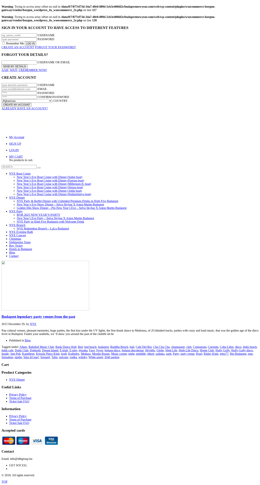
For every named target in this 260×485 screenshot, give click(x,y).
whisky (82, 357)
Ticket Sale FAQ (19, 401)
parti (168, 353)
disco (238, 346)
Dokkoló (35, 350)
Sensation (7, 357)
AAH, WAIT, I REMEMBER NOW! (24, 70)
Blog (28, 340)
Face (92, 350)
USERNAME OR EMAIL (53, 62)
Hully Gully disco (242, 350)
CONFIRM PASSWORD (53, 97)
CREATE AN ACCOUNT (18, 47)
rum (250, 353)
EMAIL (42, 89)
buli (132, 346)
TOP (4, 481)
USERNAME (46, 35)
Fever (99, 350)
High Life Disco (188, 350)
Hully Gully (222, 350)
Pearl (199, 353)
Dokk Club (21, 350)
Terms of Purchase (20, 398)
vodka (73, 357)
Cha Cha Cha (161, 346)
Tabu (54, 357)
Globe (160, 350)
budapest (103, 346)
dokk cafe (7, 350)
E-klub (64, 350)
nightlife (141, 353)
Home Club (207, 350)
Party (176, 353)
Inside (5, 353)
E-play (73, 350)
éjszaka (83, 350)
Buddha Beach (119, 346)
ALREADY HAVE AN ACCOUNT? (25, 108)
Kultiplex (73, 353)
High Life (171, 350)
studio (18, 357)
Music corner (119, 353)
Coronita (213, 346)
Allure (23, 346)
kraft (64, 353)
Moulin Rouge (101, 353)
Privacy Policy (18, 394)
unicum (63, 357)
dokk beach (250, 346)
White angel (96, 357)
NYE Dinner (17, 379)
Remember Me (15, 43)
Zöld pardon (111, 357)
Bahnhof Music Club (41, 346)
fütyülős (150, 350)
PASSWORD (45, 39)
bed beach (90, 346)
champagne (178, 346)
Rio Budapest (238, 353)
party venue (187, 353)
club (188, 346)
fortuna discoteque (133, 350)
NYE (33, 324)
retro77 (224, 353)
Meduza (86, 353)
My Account (16, 137)
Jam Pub (15, 353)
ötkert (150, 353)
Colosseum (199, 346)
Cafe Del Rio (144, 346)
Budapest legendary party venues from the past (38, 317)
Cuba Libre (227, 346)
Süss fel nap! (31, 357)
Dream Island (50, 350)
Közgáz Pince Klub (48, 353)
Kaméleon (28, 353)
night (131, 353)
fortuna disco (112, 350)
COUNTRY (60, 100)
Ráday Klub (211, 353)
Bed (80, 346)
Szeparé (45, 357)
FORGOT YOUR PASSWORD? (55, 47)
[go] (39, 167)
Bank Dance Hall (65, 346)
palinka (160, 353)
